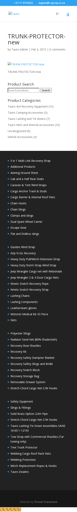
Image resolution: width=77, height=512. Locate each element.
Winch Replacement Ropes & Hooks (33, 466)
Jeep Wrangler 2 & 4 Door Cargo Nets (34, 277)
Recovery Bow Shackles (25, 345)
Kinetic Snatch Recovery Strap (29, 289)
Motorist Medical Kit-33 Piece (29, 314)
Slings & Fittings (20, 407)
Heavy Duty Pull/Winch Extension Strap (35, 259)
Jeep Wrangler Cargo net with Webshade (36, 271)
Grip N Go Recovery (23, 253)
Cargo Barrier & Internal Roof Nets (32, 197)
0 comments (57, 49)
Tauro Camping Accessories (25, 112)
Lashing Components (24, 302)
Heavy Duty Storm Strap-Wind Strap (33, 265)
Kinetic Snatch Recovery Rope (29, 284)
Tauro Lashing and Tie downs (27, 119)
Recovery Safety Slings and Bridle (31, 364)
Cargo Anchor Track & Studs (28, 191)
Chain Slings (18, 209)
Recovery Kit (18, 351)
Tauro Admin (19, 49)
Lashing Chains (20, 296)
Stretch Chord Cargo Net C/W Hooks (33, 388)
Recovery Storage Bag (24, 376)
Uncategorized (17, 131)
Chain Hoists (18, 203)
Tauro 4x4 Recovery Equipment (28, 106)
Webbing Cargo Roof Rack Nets (30, 453)
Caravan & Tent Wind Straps (28, 185)
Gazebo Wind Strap (22, 247)
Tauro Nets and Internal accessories (31, 125)
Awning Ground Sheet (24, 173)
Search (46, 90)
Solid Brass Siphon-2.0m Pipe (29, 414)
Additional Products (22, 166)
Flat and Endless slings (24, 234)
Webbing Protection (23, 460)
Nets (13, 320)
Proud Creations (46, 502)
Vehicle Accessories (20, 137)
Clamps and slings (21, 215)
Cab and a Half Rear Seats (27, 179)
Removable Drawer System (27, 382)
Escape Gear (18, 227)
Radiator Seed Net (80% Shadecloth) (33, 339)
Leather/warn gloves (23, 308)
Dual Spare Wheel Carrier (26, 222)
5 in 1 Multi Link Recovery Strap (30, 161)
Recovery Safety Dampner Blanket (32, 358)
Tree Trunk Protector (24, 447)
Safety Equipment (21, 401)
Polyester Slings (20, 333)
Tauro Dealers (19, 472)
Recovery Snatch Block (25, 370)
